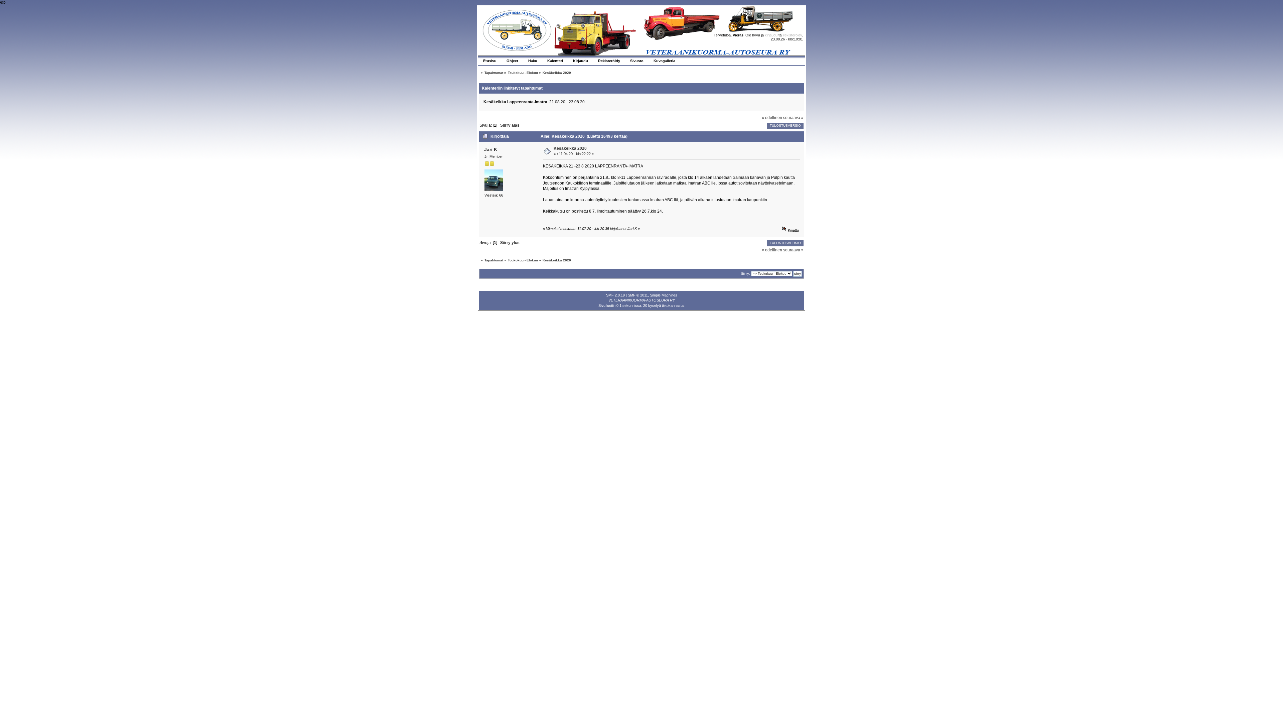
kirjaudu (771, 35)
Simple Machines (663, 295)
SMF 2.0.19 (615, 295)
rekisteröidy (792, 35)
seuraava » (793, 117)
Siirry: (745, 273)
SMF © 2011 (638, 295)
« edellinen (772, 117)
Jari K (490, 149)
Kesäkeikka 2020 (570, 148)
